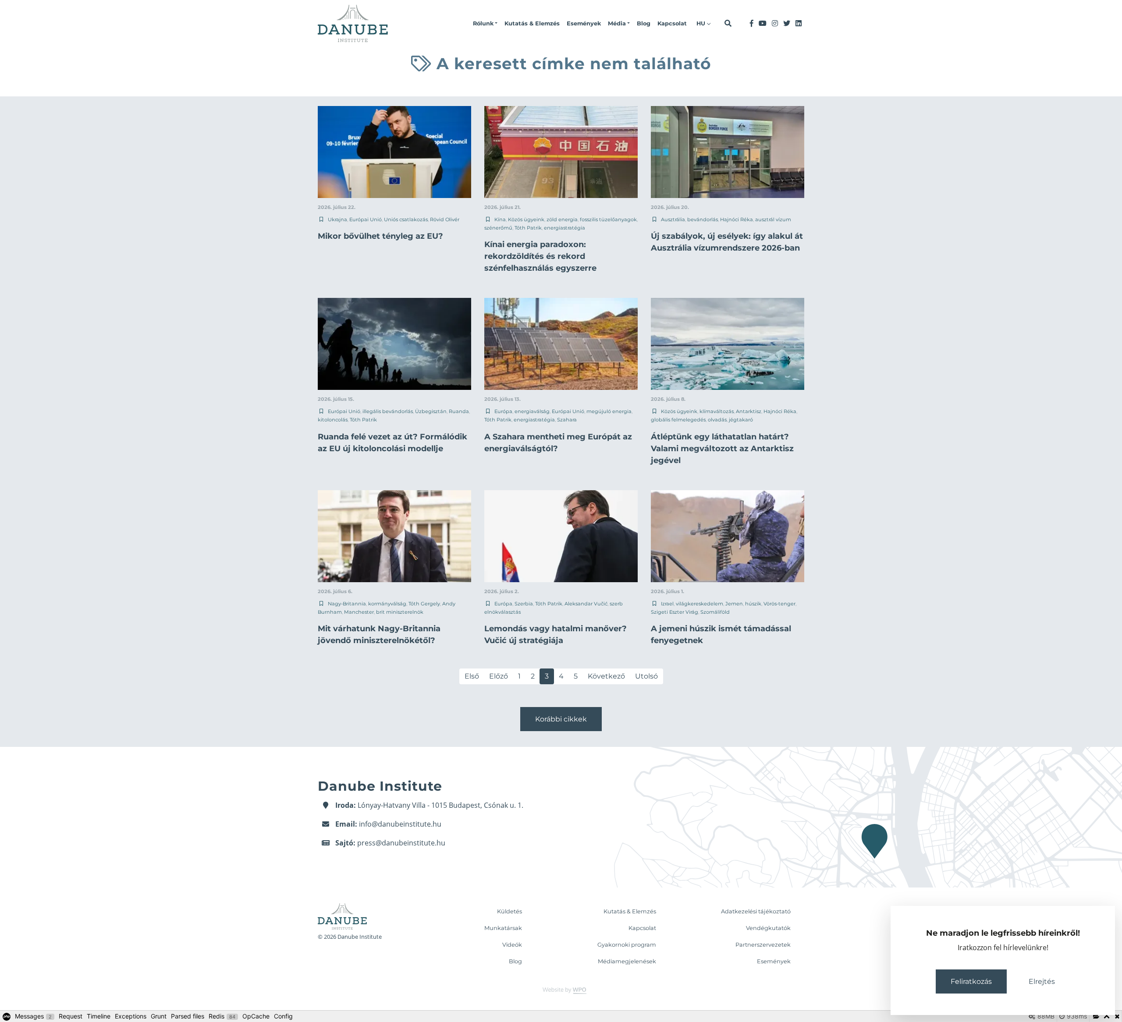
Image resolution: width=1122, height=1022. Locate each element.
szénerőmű (498, 228)
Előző (498, 676)
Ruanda (459, 411)
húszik (753, 604)
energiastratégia (564, 228)
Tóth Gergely (424, 604)
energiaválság (532, 411)
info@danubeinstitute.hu (400, 824)
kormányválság (387, 604)
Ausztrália (673, 219)
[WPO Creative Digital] (561, 990)
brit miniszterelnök (399, 612)
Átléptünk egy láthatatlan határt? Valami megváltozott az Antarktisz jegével (722, 448)
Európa (503, 411)
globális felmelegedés (678, 420)
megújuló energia (609, 411)
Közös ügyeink (526, 219)
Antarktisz (748, 411)
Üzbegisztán (431, 411)
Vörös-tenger (779, 604)
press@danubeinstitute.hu (401, 843)
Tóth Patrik (528, 228)
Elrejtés (1042, 981)
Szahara (567, 420)
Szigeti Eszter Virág (674, 612)
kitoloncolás (333, 420)
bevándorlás (702, 219)
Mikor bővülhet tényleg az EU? (380, 236)
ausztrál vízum (773, 219)
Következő (606, 676)
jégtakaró (741, 420)
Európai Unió (365, 219)
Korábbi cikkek (561, 719)
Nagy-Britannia (347, 604)
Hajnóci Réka (736, 219)
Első (472, 676)
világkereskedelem (699, 604)
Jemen (734, 604)
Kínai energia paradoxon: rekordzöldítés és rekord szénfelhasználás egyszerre (540, 256)
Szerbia (524, 604)
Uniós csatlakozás (406, 219)
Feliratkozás (971, 981)
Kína (500, 219)
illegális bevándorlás (387, 411)
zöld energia (562, 219)
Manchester (359, 612)
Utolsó (646, 676)
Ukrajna (337, 219)
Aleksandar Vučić (586, 604)
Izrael (667, 604)
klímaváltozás (716, 411)
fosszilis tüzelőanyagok (608, 219)
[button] (485, 23)
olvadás (717, 420)
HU (701, 23)
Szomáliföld (715, 612)
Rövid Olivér (444, 219)
